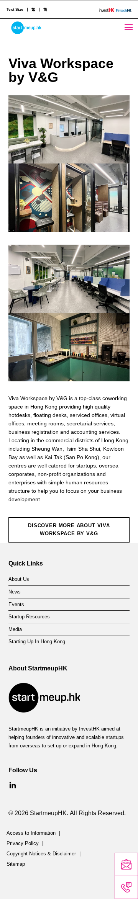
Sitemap (16, 864)
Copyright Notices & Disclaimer (41, 854)
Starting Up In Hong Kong (36, 641)
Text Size (15, 9)
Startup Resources (29, 616)
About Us (18, 579)
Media (15, 629)
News (14, 592)
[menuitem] (33, 9)
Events (16, 604)
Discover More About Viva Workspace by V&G (69, 529)
